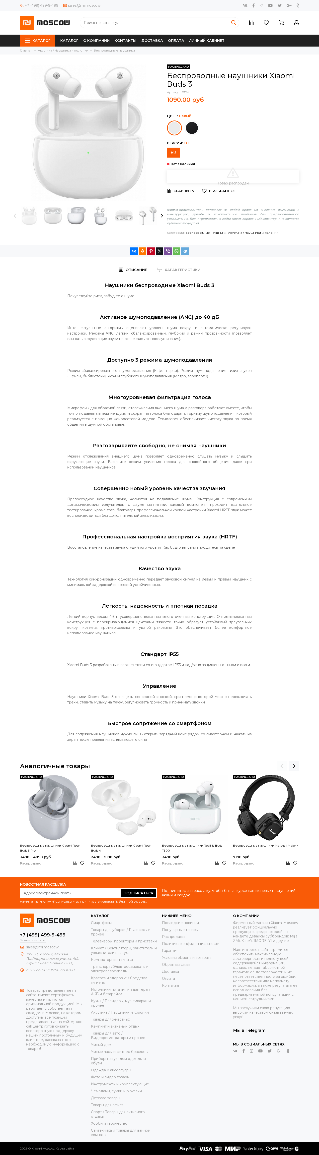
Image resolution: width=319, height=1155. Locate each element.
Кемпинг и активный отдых (115, 1026)
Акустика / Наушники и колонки (253, 232)
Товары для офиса (107, 1105)
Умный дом (101, 1044)
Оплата (176, 40)
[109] (191, 127)
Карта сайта (65, 1148)
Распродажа (173, 936)
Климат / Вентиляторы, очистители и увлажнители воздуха (124, 950)
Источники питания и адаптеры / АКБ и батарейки (120, 991)
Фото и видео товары (110, 1077)
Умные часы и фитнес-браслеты (119, 1051)
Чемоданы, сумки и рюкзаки (116, 1091)
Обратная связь (176, 964)
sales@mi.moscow (84, 5)
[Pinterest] (151, 251)
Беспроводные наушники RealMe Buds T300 (192, 848)
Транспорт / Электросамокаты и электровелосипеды (120, 968)
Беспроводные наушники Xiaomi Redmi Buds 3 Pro (51, 848)
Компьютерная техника (112, 959)
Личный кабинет (207, 40)
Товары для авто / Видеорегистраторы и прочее (118, 1035)
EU (173, 152)
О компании (96, 40)
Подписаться (138, 893)
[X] (159, 251)
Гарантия (170, 950)
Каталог (41, 40)
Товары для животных (110, 1019)
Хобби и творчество (109, 1123)
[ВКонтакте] (134, 251)
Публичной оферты (130, 901)
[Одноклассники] (142, 251)
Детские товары (105, 1098)
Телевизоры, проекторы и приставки (124, 941)
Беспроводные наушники (206, 232)
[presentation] (15, 216)
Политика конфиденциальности (191, 943)
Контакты (125, 40)
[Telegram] (185, 251)
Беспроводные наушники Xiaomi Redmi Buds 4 (122, 848)
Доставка (152, 40)
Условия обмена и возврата (187, 957)
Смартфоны (101, 923)
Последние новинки (180, 923)
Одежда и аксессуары (111, 1070)
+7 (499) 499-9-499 (41, 5)
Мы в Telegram (249, 1030)
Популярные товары (180, 929)
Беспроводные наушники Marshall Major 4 (266, 845)
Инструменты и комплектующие (120, 1084)
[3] (174, 127)
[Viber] (168, 251)
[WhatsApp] (176, 251)
